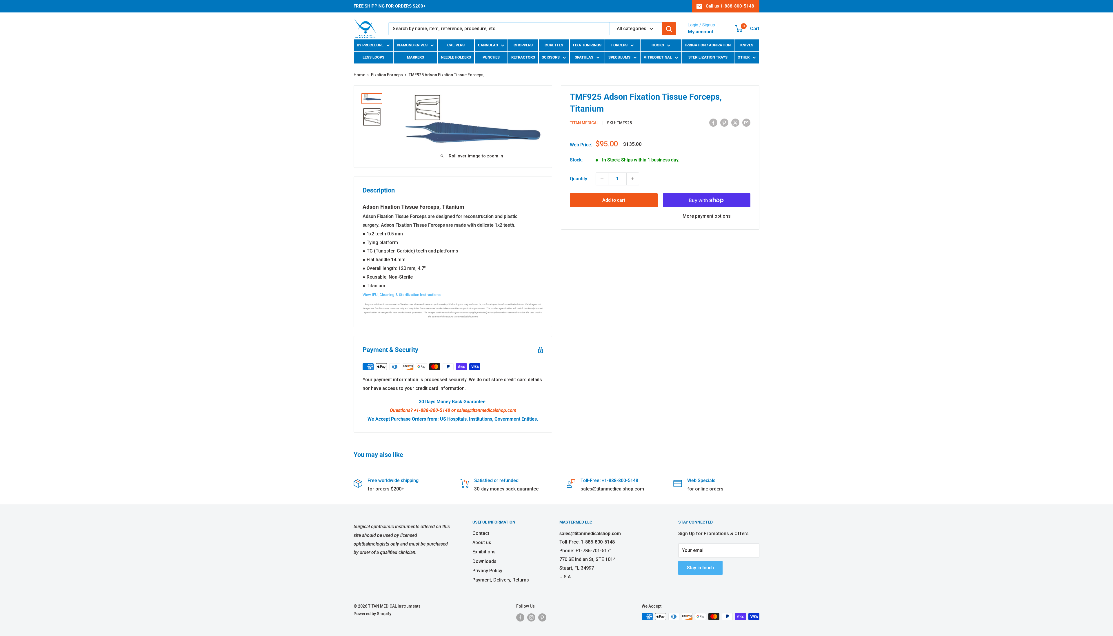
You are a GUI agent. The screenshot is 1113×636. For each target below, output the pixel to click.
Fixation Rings (587, 45)
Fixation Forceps (387, 74)
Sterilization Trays (708, 57)
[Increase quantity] (633, 179)
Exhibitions (484, 552)
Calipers (456, 45)
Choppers (523, 45)
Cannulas (488, 45)
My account (701, 31)
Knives (746, 45)
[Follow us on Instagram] (531, 617)
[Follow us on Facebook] (520, 617)
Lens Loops (373, 57)
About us (481, 542)
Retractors (523, 57)
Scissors (551, 57)
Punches (491, 57)
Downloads (484, 561)
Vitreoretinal (658, 57)
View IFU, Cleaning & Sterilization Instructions (402, 294)
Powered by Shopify (372, 613)
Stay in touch (700, 567)
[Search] (669, 28)
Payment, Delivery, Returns (500, 580)
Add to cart (613, 200)
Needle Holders (456, 57)
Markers (415, 57)
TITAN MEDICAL (584, 123)
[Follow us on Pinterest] (542, 617)
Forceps (619, 45)
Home (359, 74)
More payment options (707, 216)
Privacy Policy (487, 570)
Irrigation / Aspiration (708, 45)
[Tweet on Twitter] (735, 122)
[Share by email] (746, 122)
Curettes (554, 45)
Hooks (658, 45)
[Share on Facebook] (713, 122)
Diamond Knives (412, 45)
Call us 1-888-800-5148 (730, 6)
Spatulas (584, 57)
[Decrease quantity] (602, 179)
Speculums (619, 57)
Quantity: (579, 178)
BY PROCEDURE (370, 45)
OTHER (744, 57)
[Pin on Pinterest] (724, 122)
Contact (480, 533)
